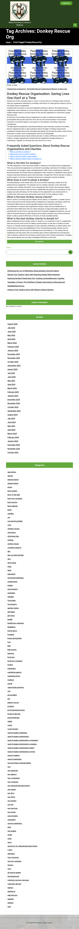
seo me (10, 805)
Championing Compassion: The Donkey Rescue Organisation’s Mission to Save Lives (37, 89)
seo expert (12, 789)
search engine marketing (17, 733)
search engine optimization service (21, 752)
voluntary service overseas (18, 880)
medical (11, 680)
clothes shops (13, 544)
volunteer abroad (14, 884)
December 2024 (14, 400)
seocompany (13, 816)
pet (9, 699)
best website (13, 506)
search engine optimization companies (23, 740)
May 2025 (11, 381)
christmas (12, 532)
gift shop (11, 616)
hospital (11, 635)
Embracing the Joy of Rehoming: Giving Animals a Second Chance (33, 271)
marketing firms (14, 676)
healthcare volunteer (16, 623)
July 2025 (11, 373)
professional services (16, 710)
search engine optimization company (22, 744)
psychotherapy (13, 718)
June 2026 (12, 332)
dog (9, 559)
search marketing (14, 759)
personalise (12, 695)
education (11, 574)
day (9, 551)
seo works (12, 812)
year (9, 907)
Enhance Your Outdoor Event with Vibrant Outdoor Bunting (30, 290)
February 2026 (13, 347)
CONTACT (66, 3)
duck (9, 570)
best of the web (14, 495)
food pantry (12, 604)
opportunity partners (16, 687)
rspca (10, 725)
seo (9, 767)
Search (8, 248)
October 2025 (13, 362)
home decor (12, 631)
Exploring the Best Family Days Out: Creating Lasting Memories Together (36, 278)
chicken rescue (13, 529)
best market (12, 491)
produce (11, 706)
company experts (14, 548)
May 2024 (11, 426)
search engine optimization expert (21, 748)
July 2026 (11, 328)
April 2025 (11, 384)
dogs (9, 566)
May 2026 (11, 335)
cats (9, 525)
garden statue (13, 608)
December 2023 (14, 445)
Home (8, 42)
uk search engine (14, 873)
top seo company (14, 861)
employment (12, 582)
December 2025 (14, 354)
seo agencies (13, 771)
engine (10, 585)
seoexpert (12, 820)
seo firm (11, 793)
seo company (13, 782)
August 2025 (12, 369)
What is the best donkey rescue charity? (23, 156)
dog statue (12, 563)
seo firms (11, 797)
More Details (39, 241)
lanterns (11, 653)
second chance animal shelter (19, 763)
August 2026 (12, 324)
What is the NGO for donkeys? (20, 152)
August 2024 (12, 415)
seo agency (12, 774)
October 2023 (13, 452)
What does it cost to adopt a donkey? (23, 154)
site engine (12, 831)
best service (12, 502)
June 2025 (12, 377)
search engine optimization (18, 737)
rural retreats (13, 729)
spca (9, 842)
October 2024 (13, 407)
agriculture (12, 472)
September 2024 (14, 411)
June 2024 (12, 422)
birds (9, 510)
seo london (12, 801)
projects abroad (14, 714)
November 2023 (14, 449)
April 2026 (11, 339)
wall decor (12, 891)
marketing (12, 669)
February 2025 (13, 392)
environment (13, 589)
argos (10, 487)
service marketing (15, 823)
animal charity (13, 480)
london (10, 665)
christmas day (13, 536)
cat (9, 517)
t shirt (10, 850)
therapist (11, 854)
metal (10, 684)
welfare (10, 903)
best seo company (15, 498)
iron (9, 642)
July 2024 (11, 418)
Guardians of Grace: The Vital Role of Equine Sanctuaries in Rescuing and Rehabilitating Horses (36, 284)
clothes (10, 540)
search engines (14, 755)
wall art (10, 888)
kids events (12, 650)
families (11, 597)
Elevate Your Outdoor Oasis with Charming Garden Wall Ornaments (34, 275)
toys (9, 869)
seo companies (14, 778)
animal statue (13, 483)
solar (10, 839)
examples (11, 593)
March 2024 (12, 434)
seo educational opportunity (19, 786)
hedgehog (11, 627)
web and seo (12, 895)
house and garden (15, 638)
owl (9, 691)
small (10, 835)
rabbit (10, 721)
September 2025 (14, 366)
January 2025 (13, 396)
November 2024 (14, 403)
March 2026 (12, 343)
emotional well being (16, 578)
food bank (12, 601)
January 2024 (13, 441)
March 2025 (12, 388)
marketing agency (15, 672)
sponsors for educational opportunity (22, 846)
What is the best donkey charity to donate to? (26, 159)
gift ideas (11, 612)
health (10, 619)
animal (10, 476)
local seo (11, 657)
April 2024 (11, 430)
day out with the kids (16, 555)
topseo (10, 865)
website (11, 899)
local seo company (15, 661)
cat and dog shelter (15, 521)
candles (11, 514)
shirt (9, 827)
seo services (13, 808)
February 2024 (13, 437)
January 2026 (13, 350)
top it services (13, 857)
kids (9, 646)
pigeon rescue (13, 703)
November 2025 (14, 358)
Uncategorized (13, 876)
